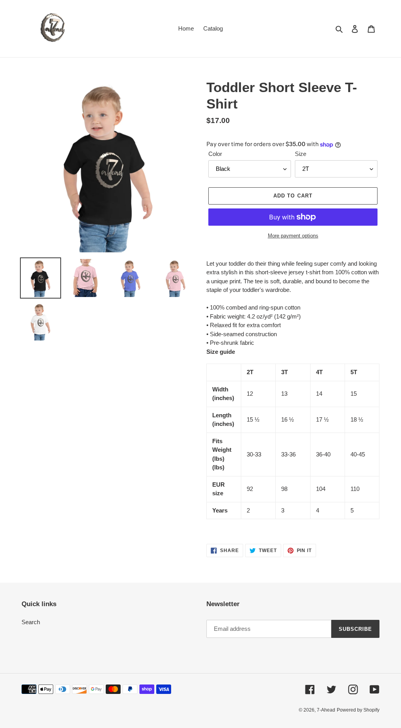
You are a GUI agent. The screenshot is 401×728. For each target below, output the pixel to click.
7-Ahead (326, 710)
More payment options (293, 236)
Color (215, 153)
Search (31, 622)
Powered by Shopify (358, 710)
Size (300, 153)
